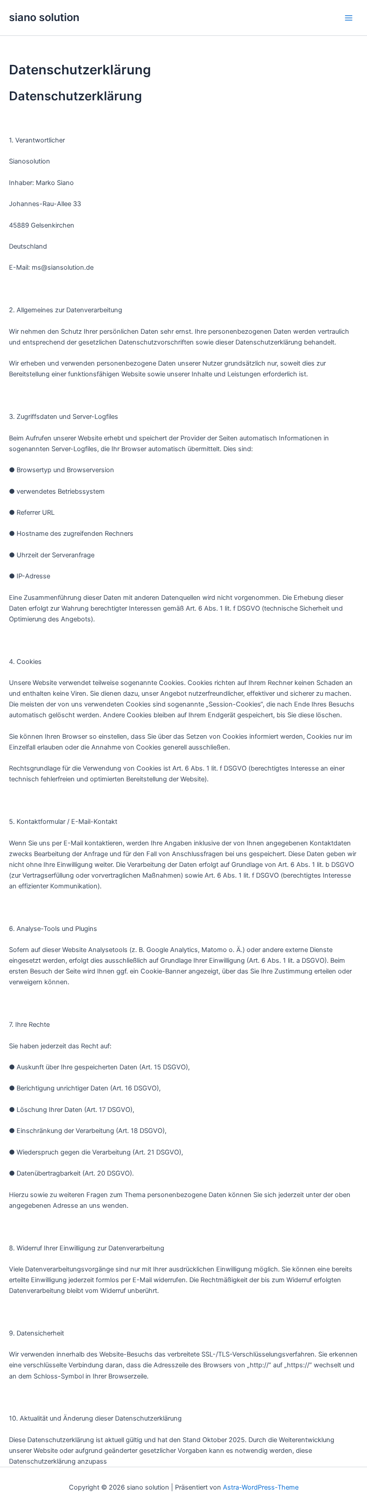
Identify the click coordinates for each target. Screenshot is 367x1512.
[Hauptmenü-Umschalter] (348, 18)
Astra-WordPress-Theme (261, 1487)
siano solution (44, 17)
